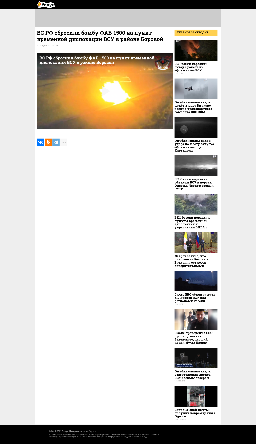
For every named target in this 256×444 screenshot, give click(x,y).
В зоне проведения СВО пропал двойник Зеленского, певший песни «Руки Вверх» (194, 338)
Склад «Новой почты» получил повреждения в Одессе (195, 413)
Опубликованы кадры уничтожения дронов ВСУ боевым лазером (193, 374)
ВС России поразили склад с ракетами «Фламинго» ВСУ (191, 67)
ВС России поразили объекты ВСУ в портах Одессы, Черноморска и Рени (194, 184)
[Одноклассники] (48, 142)
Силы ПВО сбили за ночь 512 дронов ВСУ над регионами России (195, 297)
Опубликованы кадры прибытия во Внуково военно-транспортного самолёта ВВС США (193, 107)
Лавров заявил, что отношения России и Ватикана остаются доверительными (192, 261)
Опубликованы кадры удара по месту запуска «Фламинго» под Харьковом (194, 146)
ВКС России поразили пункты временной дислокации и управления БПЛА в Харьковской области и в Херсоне (195, 225)
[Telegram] (56, 142)
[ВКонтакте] (40, 142)
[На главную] (46, 4)
